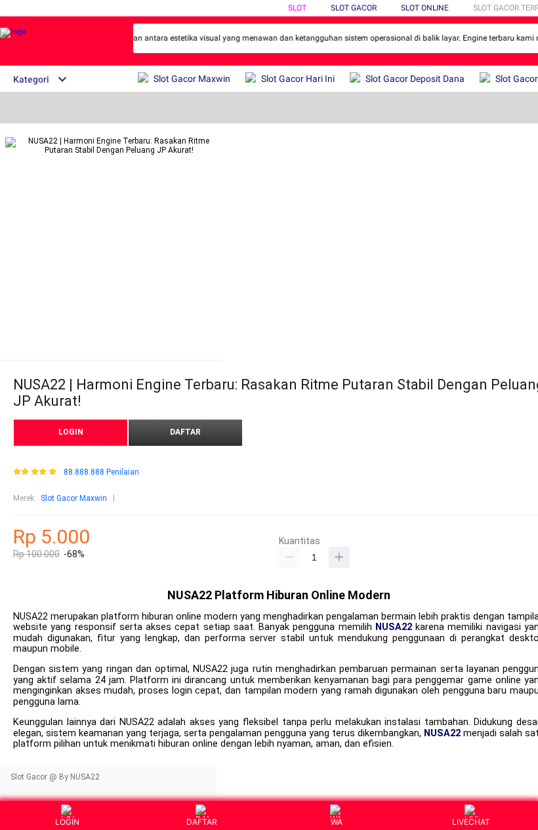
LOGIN (70, 432)
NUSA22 (393, 627)
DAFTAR (185, 432)
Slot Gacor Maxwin (74, 498)
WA (336, 822)
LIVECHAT (471, 822)
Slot (297, 7)
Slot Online (425, 7)
